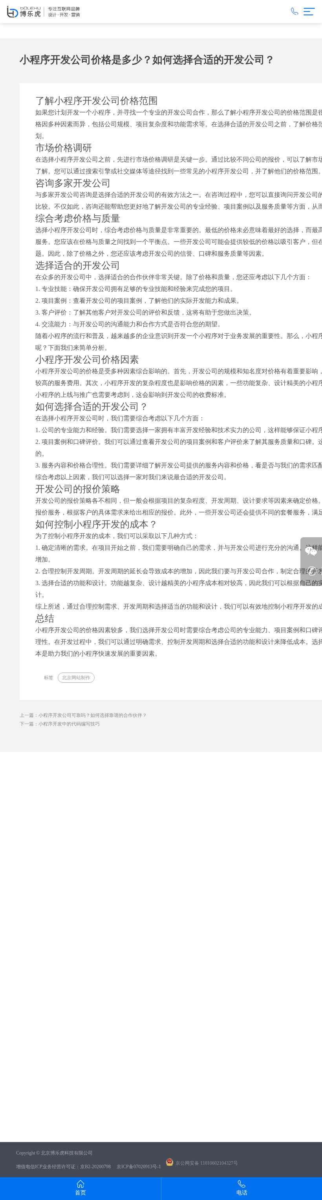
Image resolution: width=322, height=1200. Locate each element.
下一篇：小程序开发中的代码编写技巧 (60, 724)
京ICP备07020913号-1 (139, 1166)
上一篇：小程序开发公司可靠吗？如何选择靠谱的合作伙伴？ (83, 715)
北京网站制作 (76, 677)
